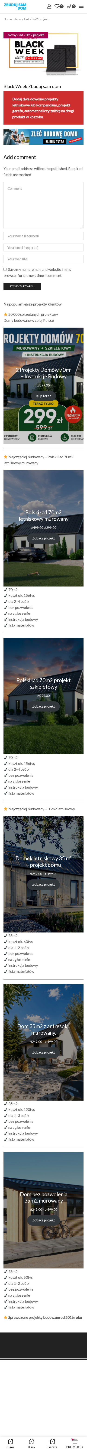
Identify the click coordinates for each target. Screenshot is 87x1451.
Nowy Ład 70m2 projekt (31, 19)
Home (8, 19)
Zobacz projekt (43, 538)
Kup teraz (43, 396)
